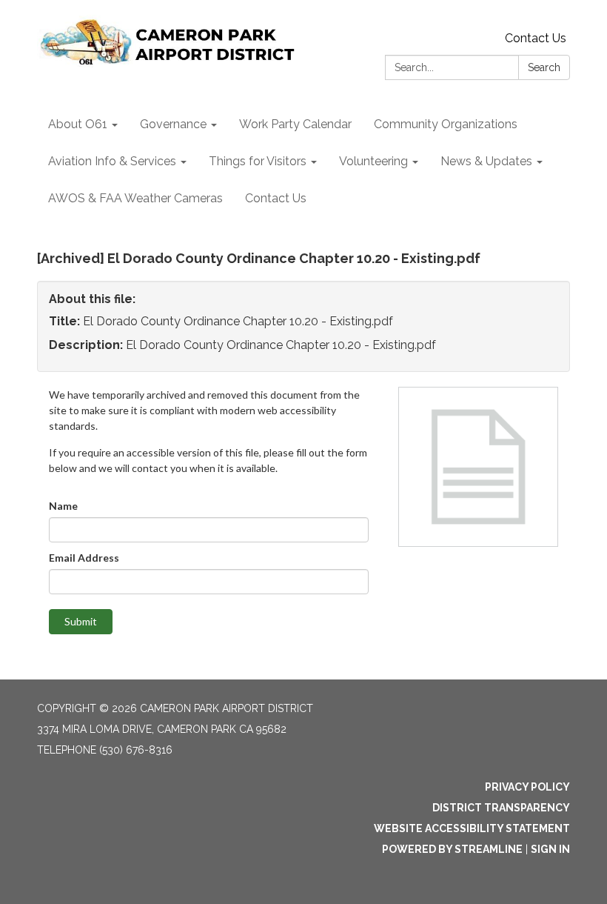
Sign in (550, 849)
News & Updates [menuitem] (486, 161)
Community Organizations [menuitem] (445, 124)
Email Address (84, 557)
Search (544, 67)
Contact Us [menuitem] (275, 198)
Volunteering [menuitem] (373, 161)
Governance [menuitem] (173, 124)
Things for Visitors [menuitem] (257, 161)
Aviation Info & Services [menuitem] (112, 161)
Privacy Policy (527, 787)
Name (63, 505)
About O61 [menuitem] (77, 124)
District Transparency (501, 808)
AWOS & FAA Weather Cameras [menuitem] (135, 198)
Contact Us (535, 38)
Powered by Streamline (452, 849)
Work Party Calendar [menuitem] (295, 124)
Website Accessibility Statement (472, 828)
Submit (80, 621)
